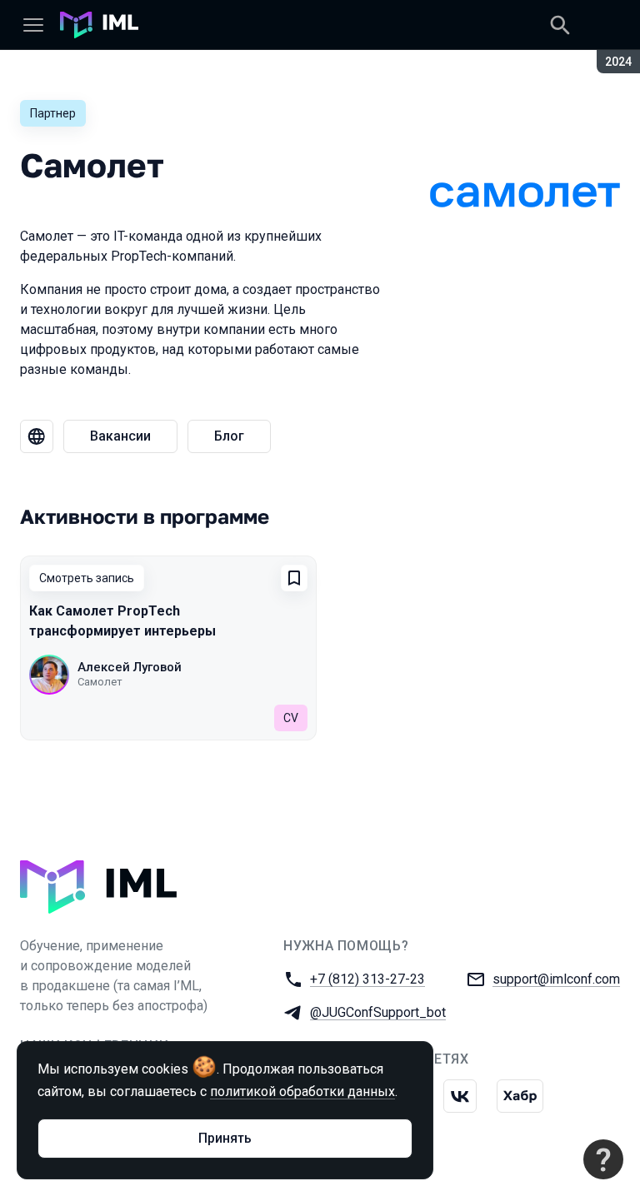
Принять (225, 1138)
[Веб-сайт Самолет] (36, 436)
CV (290, 718)
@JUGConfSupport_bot (378, 1012)
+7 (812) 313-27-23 (367, 979)
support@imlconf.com (556, 979)
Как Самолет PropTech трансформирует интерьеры (122, 621)
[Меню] (33, 25)
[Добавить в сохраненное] (294, 578)
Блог (229, 436)
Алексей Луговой (130, 667)
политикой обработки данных (302, 1091)
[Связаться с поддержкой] (603, 1159)
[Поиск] (560, 25)
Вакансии (120, 436)
